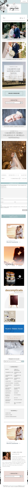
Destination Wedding (8, 388)
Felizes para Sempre (17, 388)
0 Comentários (14, 178)
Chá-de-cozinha (9, 383)
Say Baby (7, 397)
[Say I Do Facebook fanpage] (24, 18)
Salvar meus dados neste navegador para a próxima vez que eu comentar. (14, 207)
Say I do (16, 397)
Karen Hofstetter (13, 485)
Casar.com (8, 381)
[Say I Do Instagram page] (20, 18)
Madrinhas (7, 392)
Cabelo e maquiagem (16, 370)
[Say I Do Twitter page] (22, 18)
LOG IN (24, 1)
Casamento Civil (9, 372)
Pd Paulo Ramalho (7, 395)
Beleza (7, 369)
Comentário (4, 187)
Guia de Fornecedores (10, 416)
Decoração (17, 385)
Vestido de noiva (18, 399)
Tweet (3, 178)
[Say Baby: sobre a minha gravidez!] (14, 117)
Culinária (16, 383)
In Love (25, 178)
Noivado (16, 392)
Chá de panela (17, 381)
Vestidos (7, 402)
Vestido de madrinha (8, 400)
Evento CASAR (8, 414)
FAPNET (23, 485)
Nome (2, 198)
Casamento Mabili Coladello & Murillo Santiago (14, 216)
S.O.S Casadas (17, 394)
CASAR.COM (8, 413)
